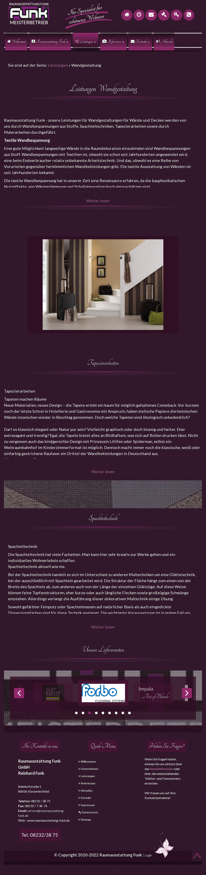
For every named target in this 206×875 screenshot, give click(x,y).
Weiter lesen (98, 200)
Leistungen (58, 65)
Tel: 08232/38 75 (39, 835)
